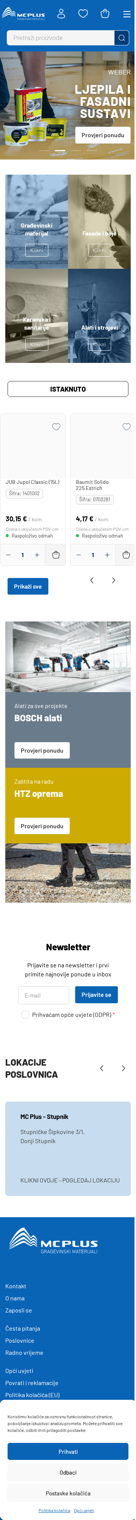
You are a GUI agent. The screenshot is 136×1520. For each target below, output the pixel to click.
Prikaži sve (28, 586)
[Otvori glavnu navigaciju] (127, 14)
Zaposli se (18, 1310)
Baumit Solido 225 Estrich (92, 485)
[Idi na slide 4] (92, 150)
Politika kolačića (54, 1510)
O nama (15, 1298)
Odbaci (68, 1472)
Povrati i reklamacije (32, 1382)
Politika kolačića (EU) (32, 1394)
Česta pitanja (22, 1328)
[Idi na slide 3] (76, 150)
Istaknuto (68, 389)
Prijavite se (96, 994)
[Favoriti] (83, 14)
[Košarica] (105, 14)
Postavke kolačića (68, 1493)
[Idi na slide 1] (44, 150)
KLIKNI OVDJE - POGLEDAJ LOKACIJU (70, 1180)
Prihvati (68, 1451)
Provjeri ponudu (103, 134)
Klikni (36, 250)
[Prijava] (61, 14)
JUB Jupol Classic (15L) (32, 482)
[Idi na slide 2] (60, 151)
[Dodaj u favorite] (56, 426)
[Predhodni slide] (94, 580)
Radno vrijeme (24, 1352)
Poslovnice (19, 1340)
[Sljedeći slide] (112, 580)
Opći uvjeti (84, 1510)
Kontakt (15, 1285)
